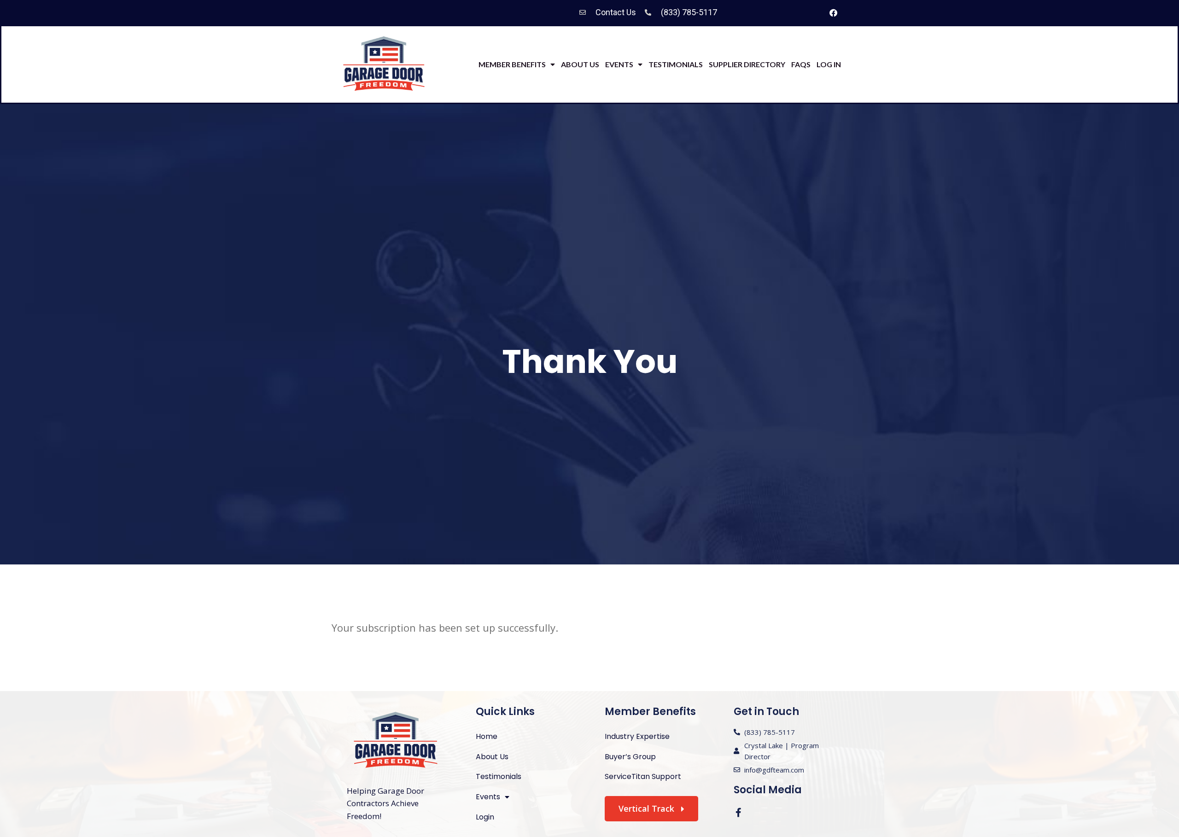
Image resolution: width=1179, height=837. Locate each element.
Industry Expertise (637, 736)
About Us (580, 64)
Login (485, 817)
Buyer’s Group (630, 756)
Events (619, 64)
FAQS (801, 64)
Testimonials (675, 64)
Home (486, 736)
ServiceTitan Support (643, 776)
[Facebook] (833, 12)
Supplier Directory (747, 64)
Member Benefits (512, 64)
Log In (829, 64)
